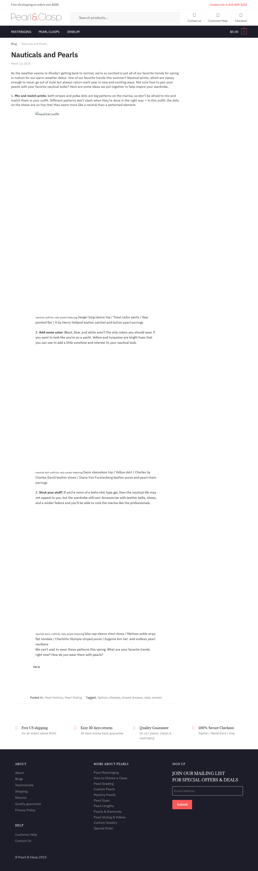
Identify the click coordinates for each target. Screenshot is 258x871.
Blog (14, 44)
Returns (21, 798)
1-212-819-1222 (236, 4)
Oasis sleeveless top (98, 472)
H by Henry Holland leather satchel (80, 322)
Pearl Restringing (106, 772)
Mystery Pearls (104, 795)
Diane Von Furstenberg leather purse (106, 477)
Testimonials (24, 785)
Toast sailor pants (126, 317)
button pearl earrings (128, 322)
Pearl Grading (103, 784)
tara (36, 666)
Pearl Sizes (102, 800)
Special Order (103, 828)
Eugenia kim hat (116, 639)
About (19, 773)
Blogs (19, 779)
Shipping (21, 791)
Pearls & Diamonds (108, 811)
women (157, 697)
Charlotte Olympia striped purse (78, 639)
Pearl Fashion (54, 697)
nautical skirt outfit (45, 472)
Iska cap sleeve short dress (104, 634)
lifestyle (114, 697)
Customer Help (218, 20)
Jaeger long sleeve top (94, 317)
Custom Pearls (104, 789)
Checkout (241, 20)
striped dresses (132, 697)
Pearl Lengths (104, 806)
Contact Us (23, 841)
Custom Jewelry (105, 823)
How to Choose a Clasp (110, 778)
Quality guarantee (28, 804)
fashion (103, 697)
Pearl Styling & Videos (110, 817)
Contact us (194, 20)
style (147, 697)
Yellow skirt (124, 472)
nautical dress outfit (46, 633)
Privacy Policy (25, 810)
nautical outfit (42, 317)
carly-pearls (60, 317)
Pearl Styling (73, 697)
